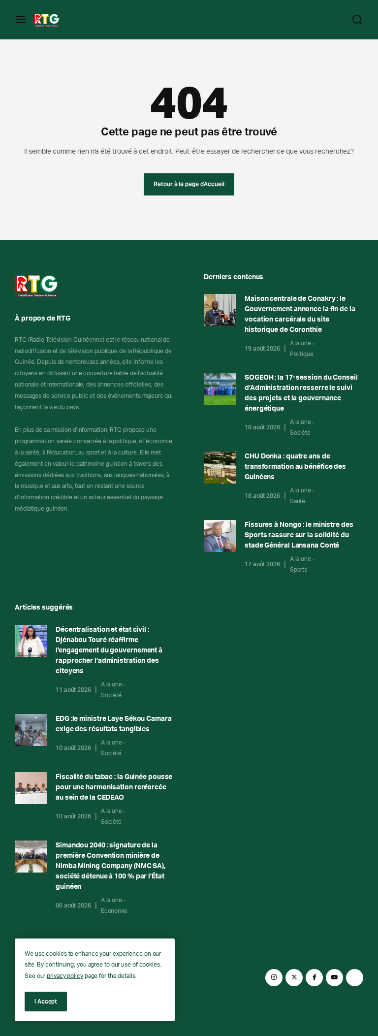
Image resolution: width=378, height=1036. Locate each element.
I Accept (45, 1001)
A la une (300, 343)
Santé (298, 501)
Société (300, 433)
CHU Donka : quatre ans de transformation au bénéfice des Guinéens (295, 467)
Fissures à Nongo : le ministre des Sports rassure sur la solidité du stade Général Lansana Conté (299, 535)
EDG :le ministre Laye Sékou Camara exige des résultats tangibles (114, 724)
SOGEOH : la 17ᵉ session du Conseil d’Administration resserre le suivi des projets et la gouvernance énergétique (301, 393)
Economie (114, 911)
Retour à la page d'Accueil (189, 184)
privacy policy (65, 976)
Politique (302, 354)
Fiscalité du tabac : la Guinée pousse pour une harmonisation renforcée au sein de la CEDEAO (114, 787)
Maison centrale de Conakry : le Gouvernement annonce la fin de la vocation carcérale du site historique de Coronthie (300, 314)
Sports (298, 570)
